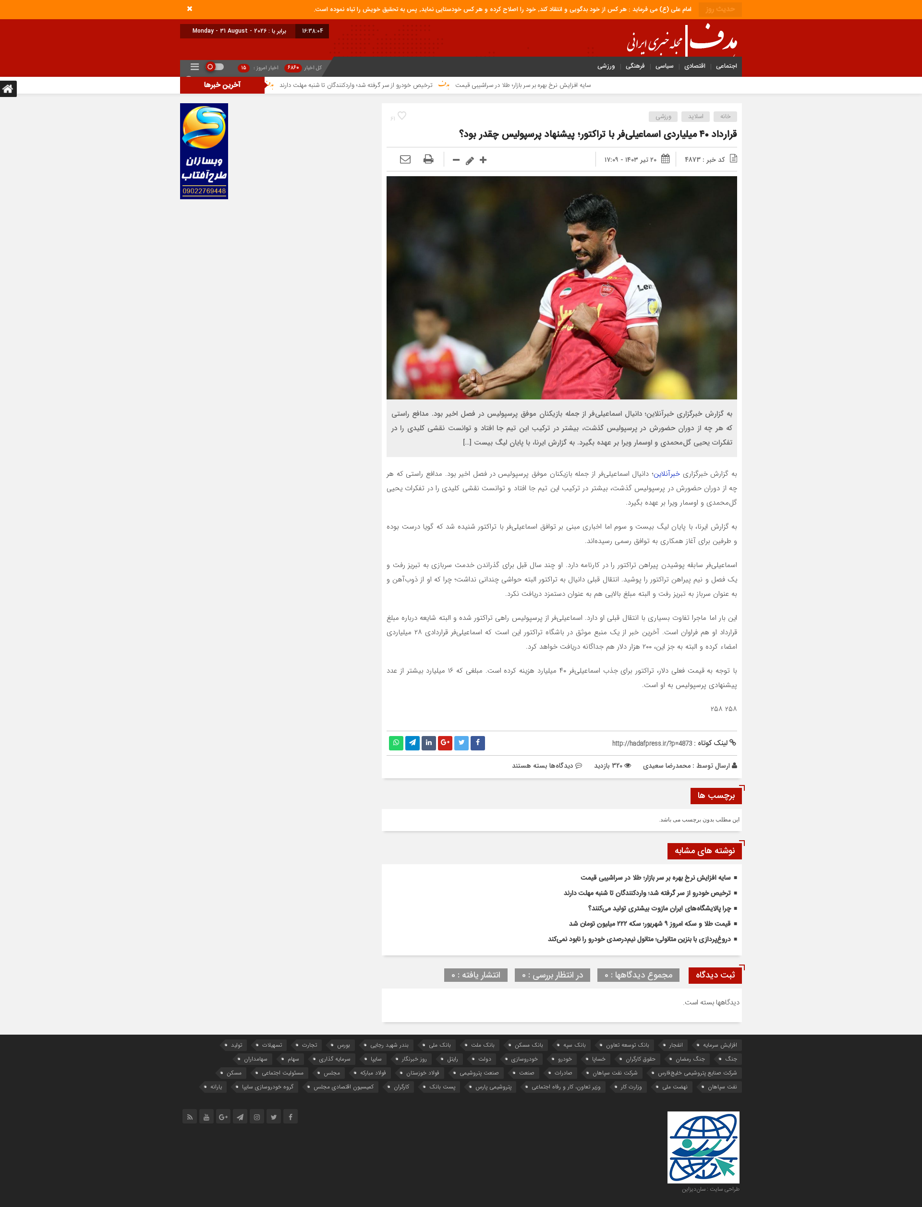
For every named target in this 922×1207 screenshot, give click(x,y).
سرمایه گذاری (335, 1058)
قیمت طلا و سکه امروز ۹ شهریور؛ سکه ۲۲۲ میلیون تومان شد (650, 924)
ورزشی (606, 66)
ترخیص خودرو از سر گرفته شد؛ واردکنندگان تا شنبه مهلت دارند (418, 85)
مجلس (332, 1072)
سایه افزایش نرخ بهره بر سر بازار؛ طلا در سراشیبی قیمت (585, 85)
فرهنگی (635, 66)
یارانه (216, 1086)
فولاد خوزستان (422, 1072)
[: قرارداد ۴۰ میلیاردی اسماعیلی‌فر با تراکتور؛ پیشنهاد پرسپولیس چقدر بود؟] (405, 160)
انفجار (676, 1045)
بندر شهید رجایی (389, 1045)
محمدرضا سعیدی (667, 765)
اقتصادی (694, 66)
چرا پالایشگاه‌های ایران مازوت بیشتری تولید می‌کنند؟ (659, 909)
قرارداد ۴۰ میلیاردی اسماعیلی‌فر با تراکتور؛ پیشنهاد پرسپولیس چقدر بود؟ (598, 135)
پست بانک (442, 1086)
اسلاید (696, 116)
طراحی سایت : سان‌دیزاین (711, 1189)
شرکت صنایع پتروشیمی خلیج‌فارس (697, 1072)
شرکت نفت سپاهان (615, 1072)
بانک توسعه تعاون (627, 1045)
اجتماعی (726, 66)
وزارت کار (631, 1086)
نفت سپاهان (722, 1086)
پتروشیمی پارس (493, 1086)
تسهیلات (272, 1045)
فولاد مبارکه (373, 1072)
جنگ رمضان (690, 1058)
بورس (343, 1045)
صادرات (563, 1072)
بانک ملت (483, 1045)
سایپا (376, 1058)
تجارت (309, 1045)
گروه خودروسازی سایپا (267, 1086)
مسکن (234, 1072)
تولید (236, 1045)
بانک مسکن (529, 1045)
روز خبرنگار (414, 1058)
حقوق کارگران (640, 1058)
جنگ (731, 1058)
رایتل (452, 1058)
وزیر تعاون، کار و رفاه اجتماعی (566, 1086)
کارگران (401, 1086)
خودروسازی (524, 1058)
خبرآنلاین (667, 474)
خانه (725, 116)
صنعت (526, 1072)
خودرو (565, 1058)
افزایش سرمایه (720, 1045)
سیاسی (664, 66)
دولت (484, 1058)
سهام (293, 1058)
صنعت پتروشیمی (479, 1072)
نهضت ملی (675, 1086)
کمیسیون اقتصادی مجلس (344, 1086)
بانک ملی (440, 1045)
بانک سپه (574, 1045)
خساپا (599, 1058)
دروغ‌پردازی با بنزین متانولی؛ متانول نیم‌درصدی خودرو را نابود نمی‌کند (639, 939)
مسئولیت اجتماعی (282, 1072)
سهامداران (255, 1058)
